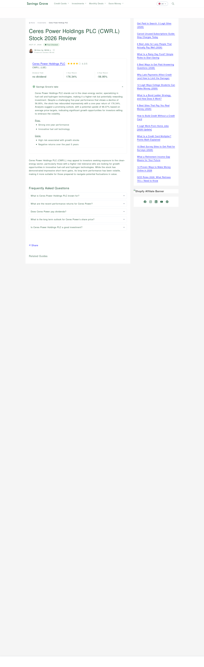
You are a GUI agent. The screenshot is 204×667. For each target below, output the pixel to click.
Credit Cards (60, 3)
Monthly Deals (96, 3)
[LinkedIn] (156, 201)
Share (34, 245)
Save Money (115, 3)
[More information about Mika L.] (53, 50)
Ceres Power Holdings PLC (48, 63)
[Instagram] (150, 201)
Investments (78, 3)
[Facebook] (145, 201)
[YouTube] (161, 201)
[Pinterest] (167, 201)
